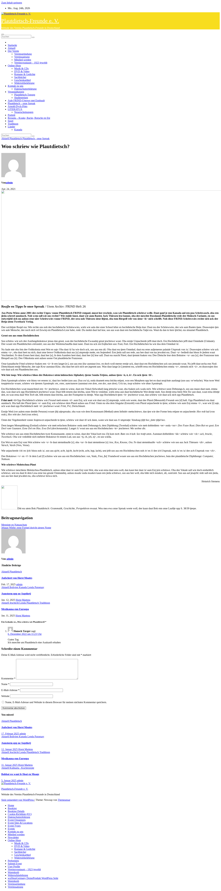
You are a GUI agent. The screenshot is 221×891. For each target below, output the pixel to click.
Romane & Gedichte (24, 74)
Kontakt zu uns (15, 86)
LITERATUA (15, 109)
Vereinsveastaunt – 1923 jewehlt (30, 62)
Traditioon (13, 123)
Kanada (18, 129)
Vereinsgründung (23, 54)
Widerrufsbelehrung (24, 83)
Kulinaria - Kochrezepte (22, 768)
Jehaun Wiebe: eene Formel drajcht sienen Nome (26, 527)
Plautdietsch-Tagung (24, 94)
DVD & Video (21, 71)
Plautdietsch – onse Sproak (21, 103)
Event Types (14, 825)
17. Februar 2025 (10, 733)
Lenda (31, 587)
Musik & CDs (21, 68)
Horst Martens (23, 600)
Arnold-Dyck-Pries (17, 106)
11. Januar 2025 (9, 765)
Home (11, 805)
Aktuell (11, 48)
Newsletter (13, 837)
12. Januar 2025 (9, 749)
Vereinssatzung (22, 56)
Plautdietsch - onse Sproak (36, 138)
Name (5, 684)
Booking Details (16, 811)
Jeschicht (14, 602)
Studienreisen (21, 97)
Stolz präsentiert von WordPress (17, 800)
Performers (13, 860)
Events (11, 828)
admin (9, 182)
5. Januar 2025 (9, 780)
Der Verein (13, 51)
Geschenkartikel (22, 80)
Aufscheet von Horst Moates (16, 578)
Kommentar (8, 678)
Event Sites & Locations (20, 822)
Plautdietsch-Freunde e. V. (30, 21)
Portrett (11, 115)
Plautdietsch (16, 138)
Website (5, 696)
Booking (12, 808)
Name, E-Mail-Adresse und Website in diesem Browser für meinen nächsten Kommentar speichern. (56, 702)
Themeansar (64, 800)
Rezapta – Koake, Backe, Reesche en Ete (29, 118)
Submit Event (15, 863)
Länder (11, 126)
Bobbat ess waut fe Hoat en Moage (20, 774)
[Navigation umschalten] (2, 34)
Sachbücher (20, 77)
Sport (10, 120)
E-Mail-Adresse (10, 690)
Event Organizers (17, 820)
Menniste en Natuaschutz (14, 524)
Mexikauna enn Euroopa (15, 609)
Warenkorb (13, 872)
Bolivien (14, 587)
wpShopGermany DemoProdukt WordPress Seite (33, 878)
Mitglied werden (22, 59)
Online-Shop (14, 65)
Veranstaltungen (16, 91)
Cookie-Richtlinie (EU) (20, 814)
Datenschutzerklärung (25, 88)
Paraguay (39, 587)
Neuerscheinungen (23, 112)
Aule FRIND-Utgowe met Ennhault (26, 100)
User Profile (14, 866)
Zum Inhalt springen (11, 2)
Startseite (12, 45)
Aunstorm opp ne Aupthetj (16, 593)
